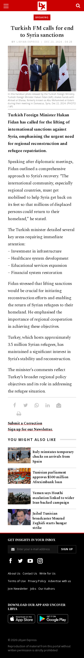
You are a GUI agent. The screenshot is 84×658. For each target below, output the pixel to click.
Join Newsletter (18, 589)
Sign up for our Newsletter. (30, 429)
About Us (14, 573)
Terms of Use (17, 581)
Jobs (33, 589)
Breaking (42, 17)
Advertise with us (59, 581)
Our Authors (46, 589)
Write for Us (47, 573)
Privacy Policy (37, 581)
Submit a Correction (25, 423)
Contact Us (30, 573)
